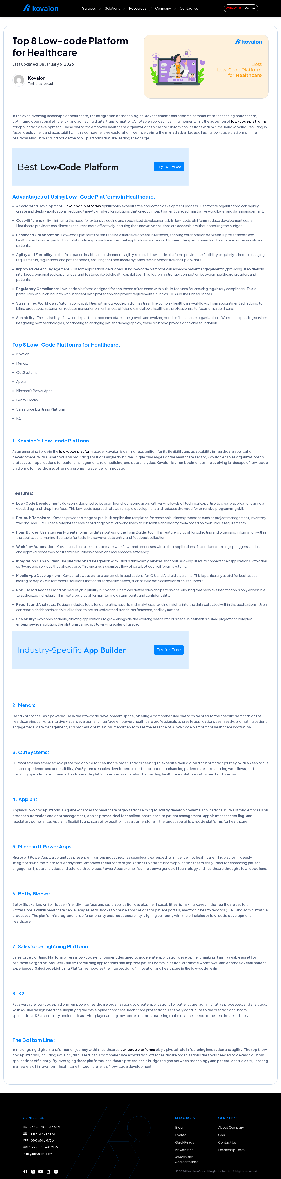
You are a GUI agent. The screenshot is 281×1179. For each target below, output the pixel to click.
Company (163, 8)
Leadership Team (231, 1149)
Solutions (112, 8)
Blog (179, 1127)
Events (180, 1135)
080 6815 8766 (42, 1140)
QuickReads (184, 1142)
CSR (221, 1135)
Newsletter (184, 1149)
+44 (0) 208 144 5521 (46, 1127)
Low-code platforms (82, 206)
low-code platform (76, 451)
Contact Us (227, 1142)
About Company (231, 1127)
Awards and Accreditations (186, 1159)
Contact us (189, 8)
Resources (137, 8)
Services (89, 8)
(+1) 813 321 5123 (42, 1134)
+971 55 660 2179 (44, 1147)
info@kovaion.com (38, 1154)
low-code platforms (249, 121)
